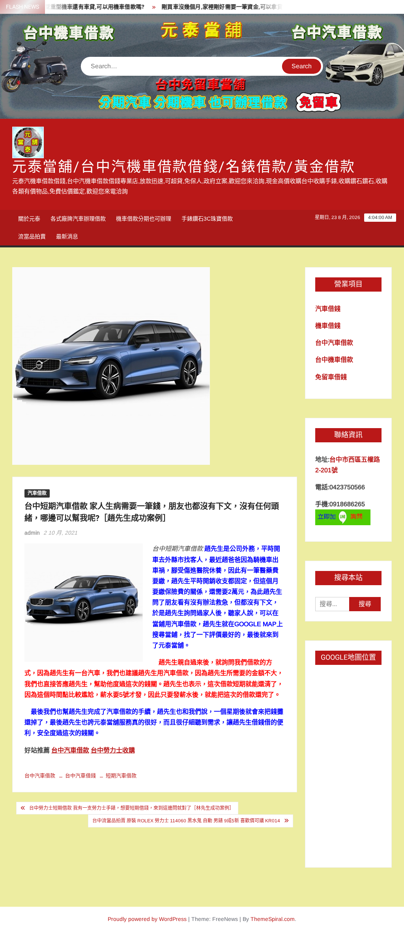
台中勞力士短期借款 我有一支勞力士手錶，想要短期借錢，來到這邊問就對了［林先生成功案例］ (131, 808)
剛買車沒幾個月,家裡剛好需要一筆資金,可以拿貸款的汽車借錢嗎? (231, 7)
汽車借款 (37, 493)
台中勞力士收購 (113, 750)
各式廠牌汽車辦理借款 (78, 218)
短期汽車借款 (121, 776)
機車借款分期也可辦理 (143, 218)
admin (32, 533)
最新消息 (67, 236)
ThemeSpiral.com (273, 919)
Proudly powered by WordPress (147, 919)
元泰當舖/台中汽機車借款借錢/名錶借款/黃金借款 (183, 167)
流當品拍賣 (32, 236)
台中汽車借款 (70, 750)
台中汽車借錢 (80, 776)
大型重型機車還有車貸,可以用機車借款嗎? (79, 7)
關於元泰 (29, 218)
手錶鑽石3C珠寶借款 (207, 218)
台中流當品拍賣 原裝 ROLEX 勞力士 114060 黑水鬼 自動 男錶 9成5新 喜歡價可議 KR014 (186, 820)
